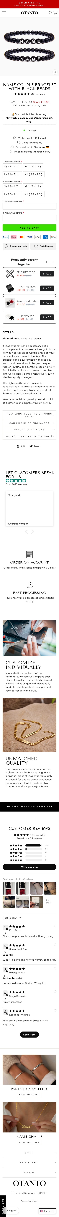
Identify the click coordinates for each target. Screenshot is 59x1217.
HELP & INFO (29, 1162)
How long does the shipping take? (29, 415)
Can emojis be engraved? (29, 423)
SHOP (29, 1152)
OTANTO (29, 1172)
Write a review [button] (29, 866)
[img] (31, 480)
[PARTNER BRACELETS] (29, 1070)
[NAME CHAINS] (29, 1117)
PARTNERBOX (28, 286)
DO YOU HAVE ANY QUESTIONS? (29, 436)
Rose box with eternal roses (27, 301)
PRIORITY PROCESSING (27, 272)
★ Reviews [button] (3, 1206)
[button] (22, 94)
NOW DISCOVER (29, 1095)
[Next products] (53, 262)
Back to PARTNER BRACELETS (31, 806)
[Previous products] (46, 262)
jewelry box (27, 315)
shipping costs (39, 105)
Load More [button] (29, 1034)
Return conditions (29, 429)
